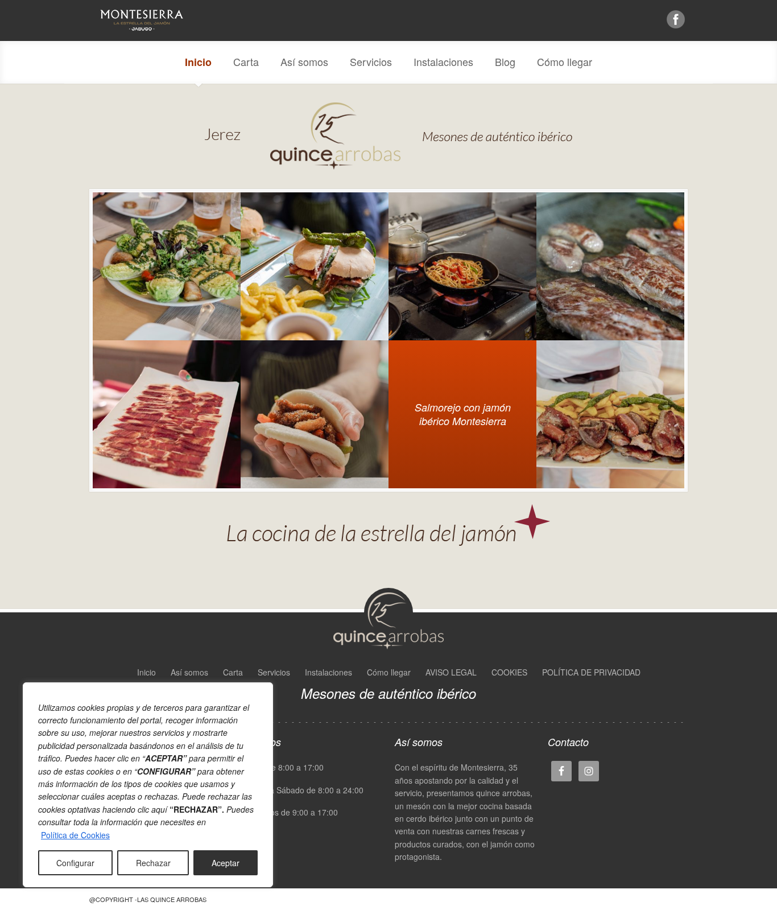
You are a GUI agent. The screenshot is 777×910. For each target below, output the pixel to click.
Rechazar (153, 862)
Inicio (198, 62)
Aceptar (225, 862)
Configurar (75, 862)
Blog (505, 61)
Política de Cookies (75, 835)
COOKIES (509, 672)
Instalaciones (443, 61)
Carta (246, 61)
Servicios (371, 61)
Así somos (304, 61)
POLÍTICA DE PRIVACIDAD (591, 672)
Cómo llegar (564, 61)
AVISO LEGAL (451, 672)
